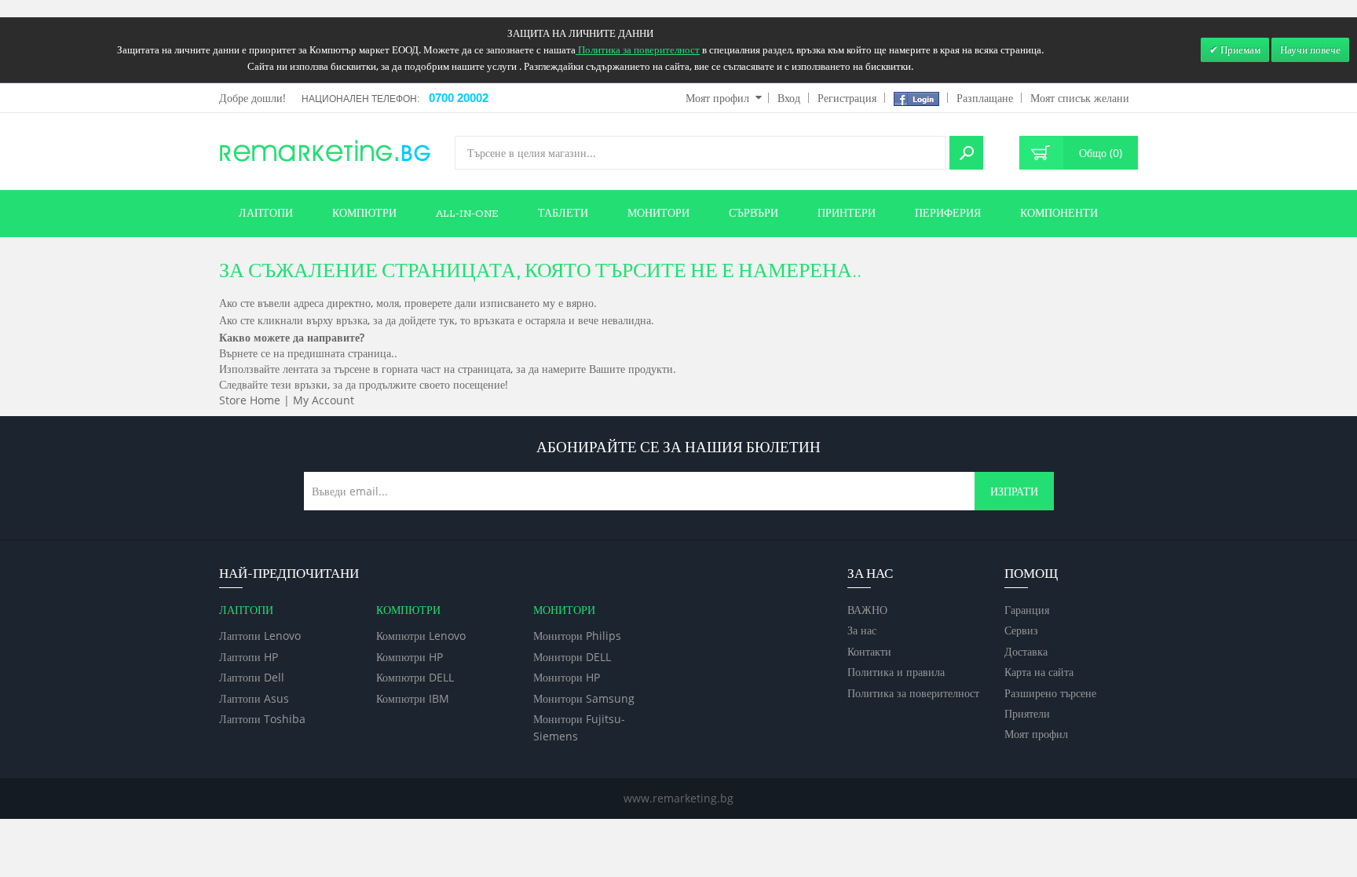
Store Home (249, 400)
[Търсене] (966, 153)
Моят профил (717, 97)
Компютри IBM (412, 698)
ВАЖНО (867, 609)
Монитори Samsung (584, 698)
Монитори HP (566, 677)
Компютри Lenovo (421, 635)
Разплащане (984, 97)
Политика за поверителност (913, 692)
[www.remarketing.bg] (325, 149)
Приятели (1027, 713)
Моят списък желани (1079, 97)
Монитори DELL (572, 656)
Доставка (1026, 651)
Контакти (869, 651)
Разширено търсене (1050, 692)
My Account (323, 400)
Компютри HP (409, 656)
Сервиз (1021, 630)
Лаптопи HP (248, 656)
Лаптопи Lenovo (260, 635)
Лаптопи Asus (254, 698)
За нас (861, 630)
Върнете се (244, 352)
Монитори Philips (577, 635)
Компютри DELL (415, 677)
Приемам (1239, 49)
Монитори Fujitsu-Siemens (579, 727)
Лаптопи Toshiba (262, 718)
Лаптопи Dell (251, 677)
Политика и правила (896, 671)
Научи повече (1310, 49)
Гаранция (1026, 609)
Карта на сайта (1039, 671)
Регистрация (846, 97)
